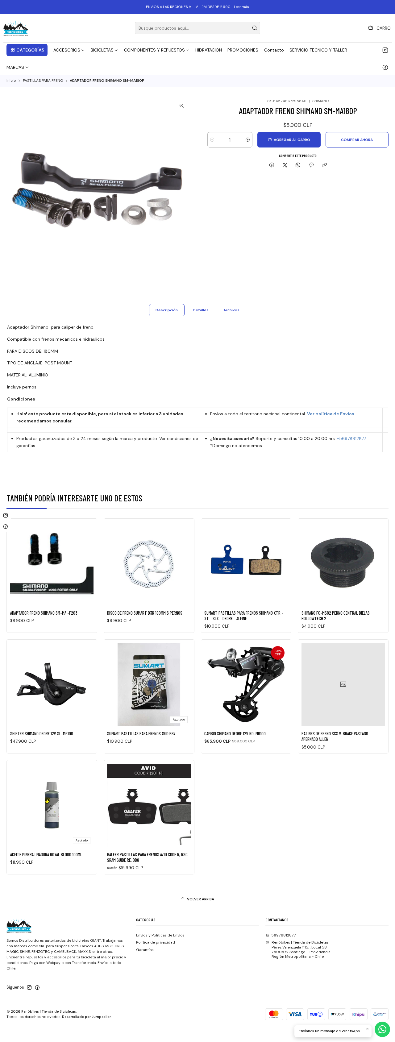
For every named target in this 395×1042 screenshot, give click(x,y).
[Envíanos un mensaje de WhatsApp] (382, 1029)
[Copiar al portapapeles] (324, 165)
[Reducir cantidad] (212, 139)
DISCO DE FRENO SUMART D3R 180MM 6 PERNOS (144, 613)
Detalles (201, 310)
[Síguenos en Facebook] (385, 67)
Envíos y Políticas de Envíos (160, 935)
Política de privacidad (155, 942)
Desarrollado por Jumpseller (86, 1017)
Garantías (145, 949)
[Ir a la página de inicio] (15, 28)
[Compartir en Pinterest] (311, 165)
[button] (27, 50)
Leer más (241, 7)
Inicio (11, 81)
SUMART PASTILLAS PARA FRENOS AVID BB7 (141, 733)
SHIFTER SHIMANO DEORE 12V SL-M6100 (41, 733)
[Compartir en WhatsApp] (298, 165)
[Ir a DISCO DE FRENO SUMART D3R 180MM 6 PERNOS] (149, 564)
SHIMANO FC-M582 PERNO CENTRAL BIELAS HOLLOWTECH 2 (335, 615)
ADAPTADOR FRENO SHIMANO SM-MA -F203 (43, 613)
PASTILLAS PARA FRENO (43, 81)
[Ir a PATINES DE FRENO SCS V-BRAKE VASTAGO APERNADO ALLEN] (343, 684)
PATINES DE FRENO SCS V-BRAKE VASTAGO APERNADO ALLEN (334, 736)
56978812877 (283, 935)
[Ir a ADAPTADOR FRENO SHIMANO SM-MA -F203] (52, 564)
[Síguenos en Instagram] (385, 50)
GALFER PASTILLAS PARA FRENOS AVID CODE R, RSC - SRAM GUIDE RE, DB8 (148, 857)
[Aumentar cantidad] (247, 139)
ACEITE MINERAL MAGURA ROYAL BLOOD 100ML (46, 854)
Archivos (231, 310)
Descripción (167, 310)
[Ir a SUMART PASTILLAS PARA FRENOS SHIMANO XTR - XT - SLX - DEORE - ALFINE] (246, 564)
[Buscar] (255, 28)
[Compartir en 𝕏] (284, 165)
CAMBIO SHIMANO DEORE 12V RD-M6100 (235, 733)
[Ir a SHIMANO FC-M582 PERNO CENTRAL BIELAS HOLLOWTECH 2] (343, 564)
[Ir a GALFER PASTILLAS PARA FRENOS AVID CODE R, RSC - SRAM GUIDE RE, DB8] (149, 805)
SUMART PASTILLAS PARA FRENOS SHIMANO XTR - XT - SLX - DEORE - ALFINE (243, 615)
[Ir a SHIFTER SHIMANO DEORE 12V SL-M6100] (52, 684)
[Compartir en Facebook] (271, 165)
